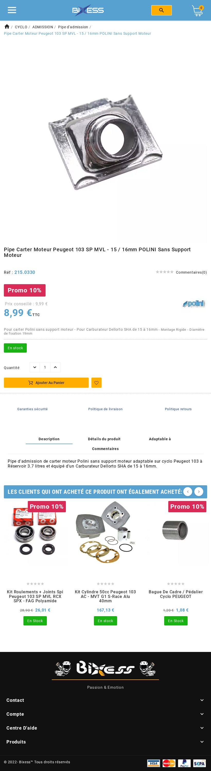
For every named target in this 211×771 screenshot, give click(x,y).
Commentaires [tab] (105, 449)
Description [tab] (49, 439)
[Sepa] (199, 763)
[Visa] (153, 763)
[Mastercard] (169, 763)
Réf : (9, 272)
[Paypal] (184, 763)
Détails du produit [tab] (104, 439)
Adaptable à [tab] (160, 439)
